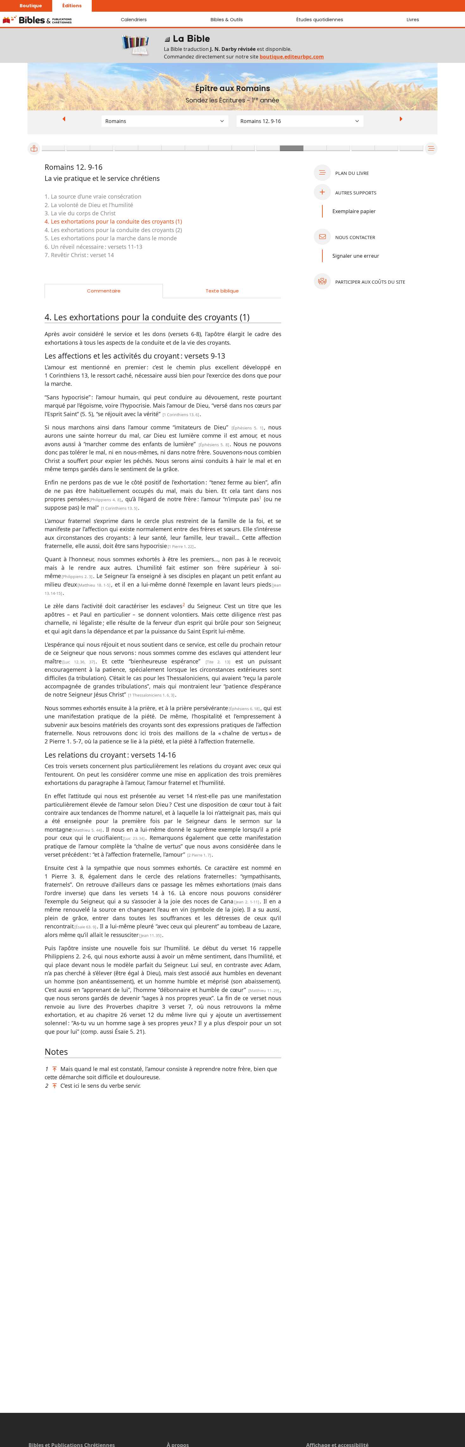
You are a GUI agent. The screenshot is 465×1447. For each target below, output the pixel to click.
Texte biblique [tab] (222, 290)
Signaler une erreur (355, 255)
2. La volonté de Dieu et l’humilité (89, 205)
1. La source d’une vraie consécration (93, 196)
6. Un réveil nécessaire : (93, 246)
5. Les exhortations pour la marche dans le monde (111, 238)
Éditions (72, 6)
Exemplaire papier (354, 211)
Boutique (31, 6)
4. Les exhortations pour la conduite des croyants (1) (113, 221)
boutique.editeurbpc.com (292, 56)
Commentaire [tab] (104, 290)
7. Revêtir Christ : (79, 255)
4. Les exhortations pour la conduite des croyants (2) (113, 230)
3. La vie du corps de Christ (80, 213)
